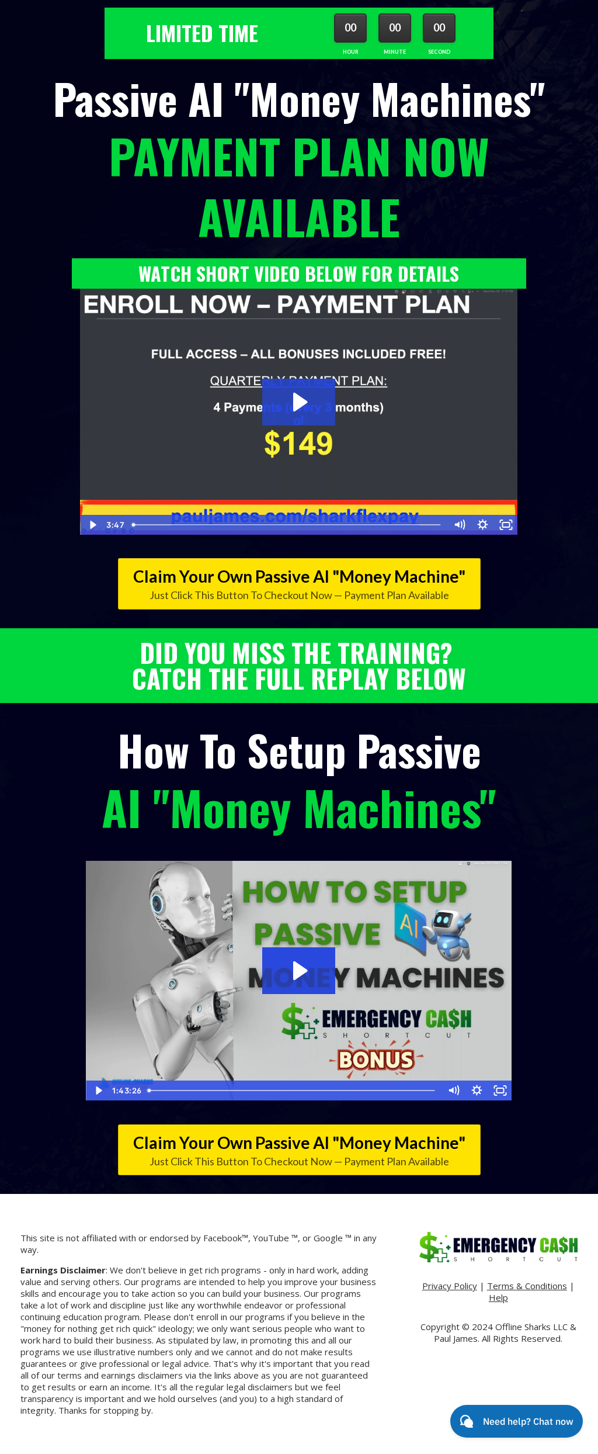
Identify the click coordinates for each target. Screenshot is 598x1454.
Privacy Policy (449, 1286)
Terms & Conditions (527, 1286)
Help (498, 1297)
